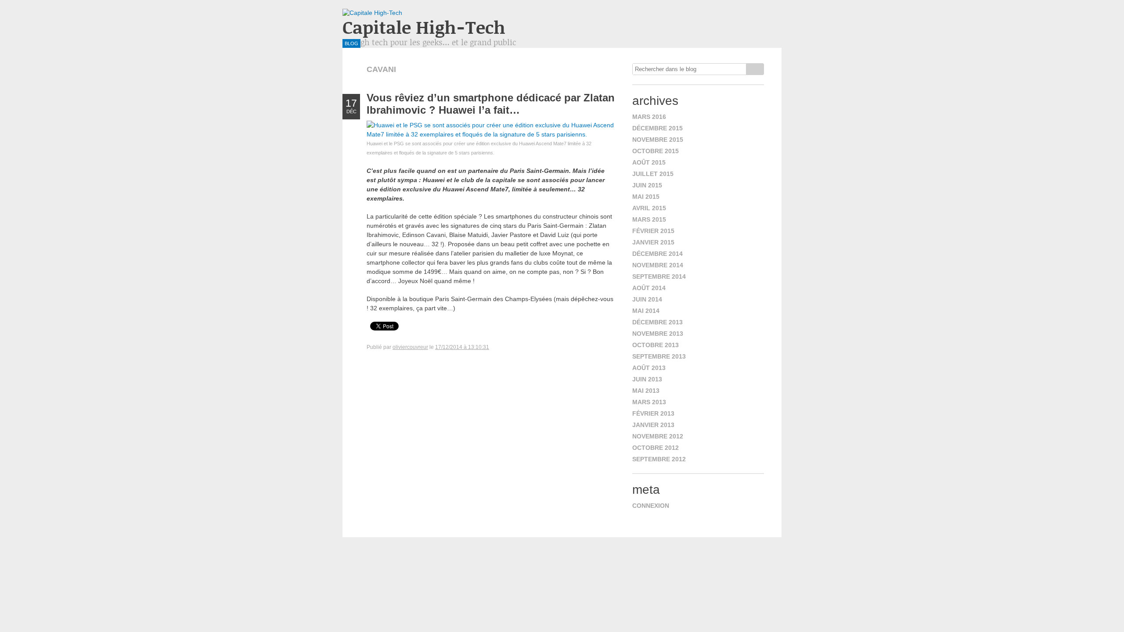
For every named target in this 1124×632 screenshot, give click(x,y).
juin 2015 (647, 185)
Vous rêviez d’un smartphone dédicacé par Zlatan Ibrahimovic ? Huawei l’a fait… (491, 104)
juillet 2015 (653, 173)
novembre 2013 (657, 333)
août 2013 (649, 367)
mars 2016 (649, 116)
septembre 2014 (659, 276)
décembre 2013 (657, 322)
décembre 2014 (657, 253)
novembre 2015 (657, 139)
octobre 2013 (655, 344)
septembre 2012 (659, 459)
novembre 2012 (657, 436)
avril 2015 (649, 208)
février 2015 (653, 230)
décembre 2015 (657, 128)
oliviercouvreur (410, 347)
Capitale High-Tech (423, 27)
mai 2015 (645, 196)
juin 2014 (647, 299)
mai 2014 (645, 310)
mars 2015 (649, 219)
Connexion (650, 505)
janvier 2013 (653, 424)
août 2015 (649, 162)
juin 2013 (647, 379)
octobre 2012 (655, 447)
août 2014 (649, 287)
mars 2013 (649, 402)
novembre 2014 (657, 265)
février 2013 (653, 413)
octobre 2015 (655, 150)
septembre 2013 (659, 356)
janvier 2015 (653, 242)
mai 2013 (645, 390)
